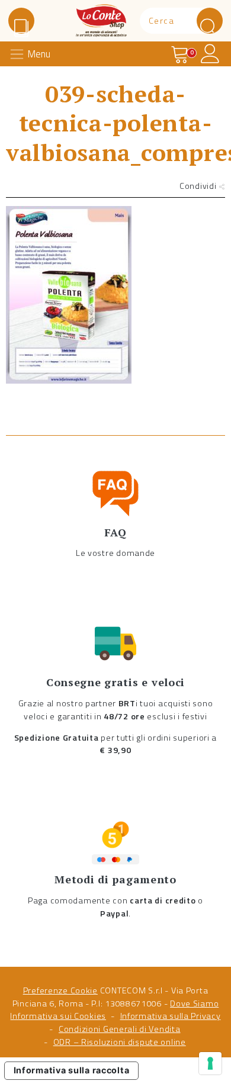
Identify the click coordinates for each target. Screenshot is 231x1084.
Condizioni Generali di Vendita (120, 1028)
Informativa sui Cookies (58, 1015)
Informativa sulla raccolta (72, 1070)
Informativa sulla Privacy (170, 1015)
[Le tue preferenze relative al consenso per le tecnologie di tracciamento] (210, 1063)
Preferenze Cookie (60, 990)
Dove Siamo (194, 1003)
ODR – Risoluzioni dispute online (119, 1041)
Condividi (199, 185)
